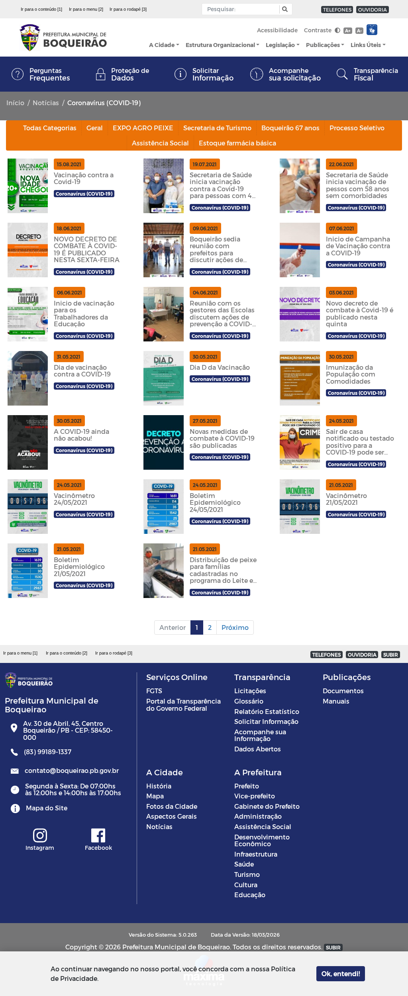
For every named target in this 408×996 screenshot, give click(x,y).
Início (15, 102)
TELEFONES (337, 9)
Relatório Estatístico (266, 711)
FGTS (154, 690)
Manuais (336, 701)
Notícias (46, 102)
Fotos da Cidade (171, 806)
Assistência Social (262, 826)
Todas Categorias (49, 127)
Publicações (323, 44)
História (158, 786)
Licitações (250, 690)
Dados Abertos (257, 749)
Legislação (280, 44)
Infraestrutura (255, 854)
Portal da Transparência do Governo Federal (183, 704)
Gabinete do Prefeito (267, 806)
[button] (283, 9)
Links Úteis (366, 44)
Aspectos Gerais (171, 816)
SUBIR (390, 654)
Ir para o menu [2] (86, 9)
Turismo (247, 874)
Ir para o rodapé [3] (128, 9)
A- (359, 30)
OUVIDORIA (372, 9)
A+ (347, 30)
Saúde (244, 864)
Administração (258, 816)
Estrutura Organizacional (220, 44)
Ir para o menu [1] (20, 653)
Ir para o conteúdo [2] (66, 653)
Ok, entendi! (341, 973)
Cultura (245, 884)
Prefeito (246, 786)
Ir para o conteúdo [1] (41, 9)
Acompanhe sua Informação (260, 735)
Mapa (155, 796)
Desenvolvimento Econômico (262, 840)
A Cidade (162, 44)
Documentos (343, 690)
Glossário (248, 701)
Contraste (318, 30)
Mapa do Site (46, 808)
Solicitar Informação (266, 721)
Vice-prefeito (254, 796)
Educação (249, 894)
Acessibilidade (277, 30)
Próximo (235, 627)
